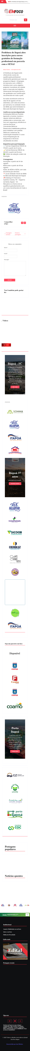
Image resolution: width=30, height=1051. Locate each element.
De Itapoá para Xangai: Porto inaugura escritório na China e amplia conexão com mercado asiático (20, 891)
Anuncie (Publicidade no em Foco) (12, 929)
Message (6, 259)
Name (6, 247)
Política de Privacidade (9, 935)
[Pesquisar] (25, 20)
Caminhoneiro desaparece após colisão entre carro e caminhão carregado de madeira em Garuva (8, 891)
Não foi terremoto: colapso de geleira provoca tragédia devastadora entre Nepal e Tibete (7, 308)
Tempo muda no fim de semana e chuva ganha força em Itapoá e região (22, 308)
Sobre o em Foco (7, 932)
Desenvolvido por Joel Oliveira (14, 1044)
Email (5, 253)
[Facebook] (15, 1021)
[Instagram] (9, 1021)
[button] (2, 905)
